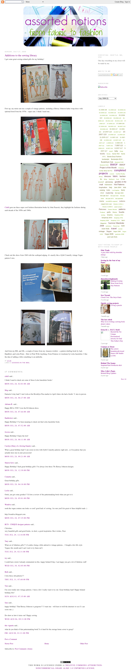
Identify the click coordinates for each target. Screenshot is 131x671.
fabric (115, 176)
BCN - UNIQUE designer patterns (17, 524)
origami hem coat (106, 204)
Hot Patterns (119, 184)
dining (100, 176)
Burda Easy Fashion (114, 156)
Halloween (108, 185)
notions (122, 201)
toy (6, 558)
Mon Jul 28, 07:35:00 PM (17, 518)
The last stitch (106, 319)
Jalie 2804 (117, 187)
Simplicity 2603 (107, 218)
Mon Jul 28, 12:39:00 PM (17, 470)
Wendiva (8, 504)
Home (47, 643)
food (117, 179)
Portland (102, 212)
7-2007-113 (119, 145)
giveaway (109, 182)
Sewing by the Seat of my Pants (110, 261)
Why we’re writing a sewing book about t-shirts (113, 323)
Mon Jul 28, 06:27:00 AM (17, 397)
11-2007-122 (114, 137)
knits (108, 190)
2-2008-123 (110, 143)
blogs (121, 151)
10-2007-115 (107, 132)
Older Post (84, 643)
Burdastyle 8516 (116, 159)
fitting (105, 179)
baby (116, 151)
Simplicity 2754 (118, 217)
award (111, 151)
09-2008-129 (104, 129)
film (101, 179)
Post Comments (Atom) (23, 649)
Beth (6, 572)
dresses (107, 176)
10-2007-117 (117, 132)
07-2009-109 (103, 126)
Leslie (7, 490)
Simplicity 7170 (115, 220)
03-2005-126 (121, 112)
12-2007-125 (117, 140)
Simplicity (110, 215)
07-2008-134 (111, 123)
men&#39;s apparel (111, 201)
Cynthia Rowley (120, 174)
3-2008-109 (118, 143)
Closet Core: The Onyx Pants (111, 297)
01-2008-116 (112, 110)
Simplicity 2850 (104, 220)
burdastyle (105, 159)
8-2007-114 (109, 148)
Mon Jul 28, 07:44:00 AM (17, 411)
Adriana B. (9, 404)
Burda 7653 (115, 154)
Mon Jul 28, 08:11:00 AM (17, 439)
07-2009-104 (120, 123)
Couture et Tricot (107, 346)
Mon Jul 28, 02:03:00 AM (17, 384)
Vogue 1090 (117, 231)
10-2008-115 (112, 134)
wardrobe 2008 (119, 234)
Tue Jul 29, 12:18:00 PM (17, 534)
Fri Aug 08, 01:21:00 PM (17, 633)
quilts (109, 212)
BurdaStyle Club (107, 162)
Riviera (115, 212)
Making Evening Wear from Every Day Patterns (117, 283)
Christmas (121, 168)
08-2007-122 (121, 126)
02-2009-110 (103, 112)
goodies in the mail (21, 362)
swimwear (108, 226)
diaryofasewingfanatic (109, 278)
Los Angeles (115, 190)
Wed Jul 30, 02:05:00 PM (17, 565)
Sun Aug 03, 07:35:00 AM (17, 596)
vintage (102, 231)
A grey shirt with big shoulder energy (111, 253)
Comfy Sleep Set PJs (105, 170)
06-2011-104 (109, 121)
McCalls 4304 (119, 193)
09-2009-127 (114, 129)
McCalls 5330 (114, 195)
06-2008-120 (117, 118)
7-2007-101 (109, 145)
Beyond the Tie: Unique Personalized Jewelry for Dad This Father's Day (117, 336)
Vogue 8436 (109, 234)
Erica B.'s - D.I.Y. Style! (110, 329)
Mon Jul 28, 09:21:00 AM (17, 456)
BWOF (114, 164)
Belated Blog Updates (108, 373)
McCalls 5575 (110, 198)
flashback (111, 179)
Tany (6, 541)
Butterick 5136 (119, 162)
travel (114, 228)
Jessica (7, 432)
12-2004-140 (108, 140)
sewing (103, 215)
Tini (6, 586)
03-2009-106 (104, 115)
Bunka (109, 154)
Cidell (7, 207)
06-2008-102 (108, 118)
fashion (123, 176)
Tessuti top (116, 226)
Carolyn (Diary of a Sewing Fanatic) (18, 446)
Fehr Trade (105, 250)
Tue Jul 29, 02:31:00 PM (17, 551)
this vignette (9, 625)
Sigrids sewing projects (110, 303)
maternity (109, 193)
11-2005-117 (104, 137)
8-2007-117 (119, 148)
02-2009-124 (112, 112)
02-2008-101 (122, 110)
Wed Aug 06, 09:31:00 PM (17, 619)
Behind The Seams (108, 363)
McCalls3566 (119, 198)
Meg (6, 390)
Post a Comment (11, 639)
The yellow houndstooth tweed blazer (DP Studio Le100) (117, 352)
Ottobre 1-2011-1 (118, 204)
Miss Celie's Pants (108, 371)
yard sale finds (112, 237)
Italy (110, 187)
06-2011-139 (119, 121)
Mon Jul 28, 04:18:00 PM (17, 484)
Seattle (121, 212)
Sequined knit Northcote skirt (111, 365)
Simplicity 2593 (118, 215)
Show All (123, 379)
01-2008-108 (103, 110)
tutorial (120, 229)
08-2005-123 (112, 126)
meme (101, 201)
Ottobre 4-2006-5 (107, 206)
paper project (118, 206)
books (102, 154)
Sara (6, 602)
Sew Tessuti (105, 295)
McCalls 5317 (104, 195)
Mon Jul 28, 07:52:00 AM (17, 425)
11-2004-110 (121, 134)
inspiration (103, 187)
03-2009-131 (113, 115)
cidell (7, 376)
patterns (122, 209)
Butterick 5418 (104, 165)
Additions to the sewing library (21, 55)
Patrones (102, 209)
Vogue (109, 231)
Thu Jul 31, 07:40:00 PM (17, 579)
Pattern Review (112, 209)
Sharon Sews (9, 462)
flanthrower (9, 418)
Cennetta (8, 476)
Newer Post (9, 643)
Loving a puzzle (116, 305)
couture (112, 174)
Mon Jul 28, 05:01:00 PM (17, 498)
